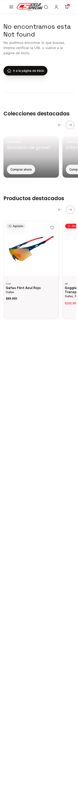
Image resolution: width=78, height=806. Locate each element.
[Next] (70, 125)
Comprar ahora (21, 169)
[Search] (46, 7)
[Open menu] (11, 7)
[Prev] (59, 125)
